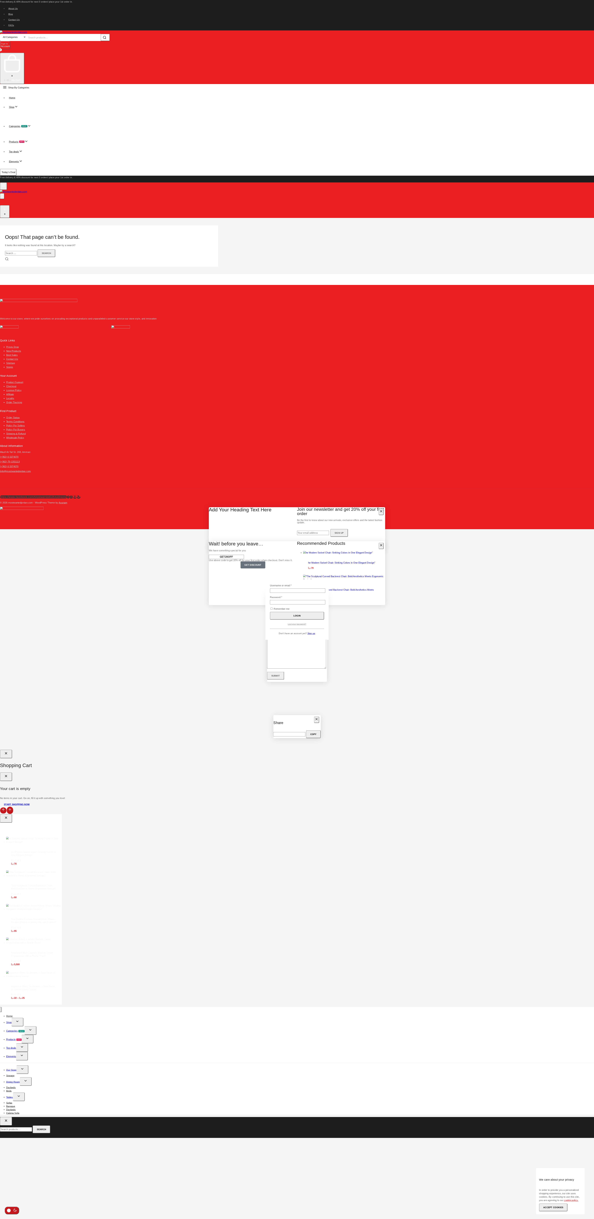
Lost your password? (297, 624)
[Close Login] (6, 754)
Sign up (311, 633)
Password (280, 597)
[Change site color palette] (12, 1210)
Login (297, 615)
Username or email (285, 585)
